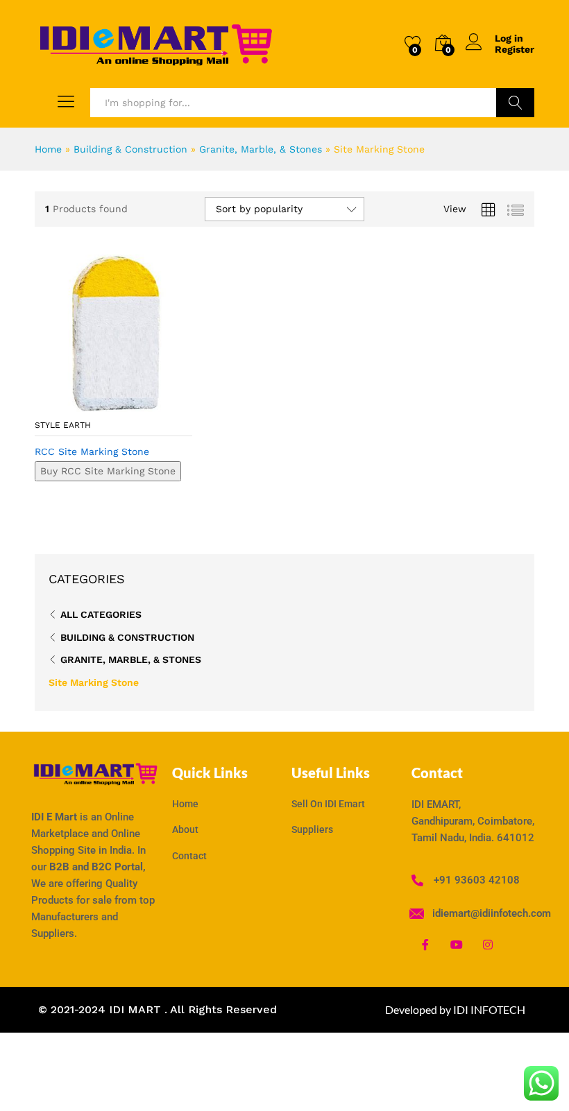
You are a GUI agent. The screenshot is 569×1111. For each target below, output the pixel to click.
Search (515, 102)
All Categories (101, 614)
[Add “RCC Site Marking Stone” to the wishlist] (143, 403)
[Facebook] (425, 943)
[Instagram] (487, 943)
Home (48, 149)
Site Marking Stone (94, 682)
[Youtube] (456, 943)
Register (514, 49)
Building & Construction (130, 149)
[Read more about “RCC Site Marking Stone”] (79, 403)
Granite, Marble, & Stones (260, 149)
